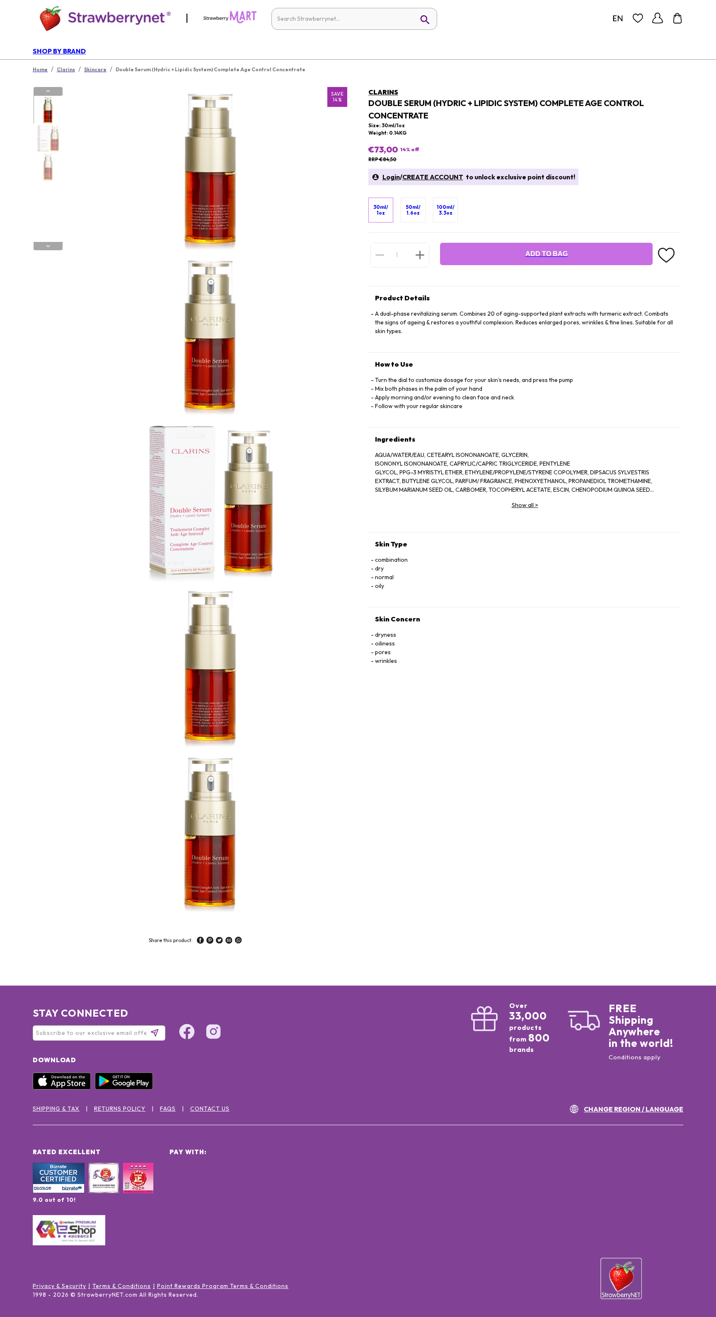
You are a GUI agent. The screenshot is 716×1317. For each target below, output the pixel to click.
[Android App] (126, 1087)
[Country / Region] (618, 18)
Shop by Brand (59, 51)
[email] (228, 941)
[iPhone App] (64, 1087)
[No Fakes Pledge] (138, 1187)
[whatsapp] (238, 941)
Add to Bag (546, 253)
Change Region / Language (633, 1109)
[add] (420, 254)
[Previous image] (48, 91)
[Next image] (48, 246)
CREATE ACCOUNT (432, 177)
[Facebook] (187, 1032)
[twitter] (219, 941)
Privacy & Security (59, 1286)
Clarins (383, 92)
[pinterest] (209, 941)
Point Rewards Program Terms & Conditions (222, 1286)
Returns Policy (119, 1108)
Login (391, 177)
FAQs (168, 1108)
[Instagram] (213, 1032)
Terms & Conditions (121, 1286)
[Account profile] (657, 18)
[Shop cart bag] (677, 18)
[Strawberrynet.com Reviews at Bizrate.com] (59, 1191)
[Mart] (229, 21)
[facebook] (200, 941)
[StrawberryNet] (102, 18)
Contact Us (210, 1108)
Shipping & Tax (56, 1108)
